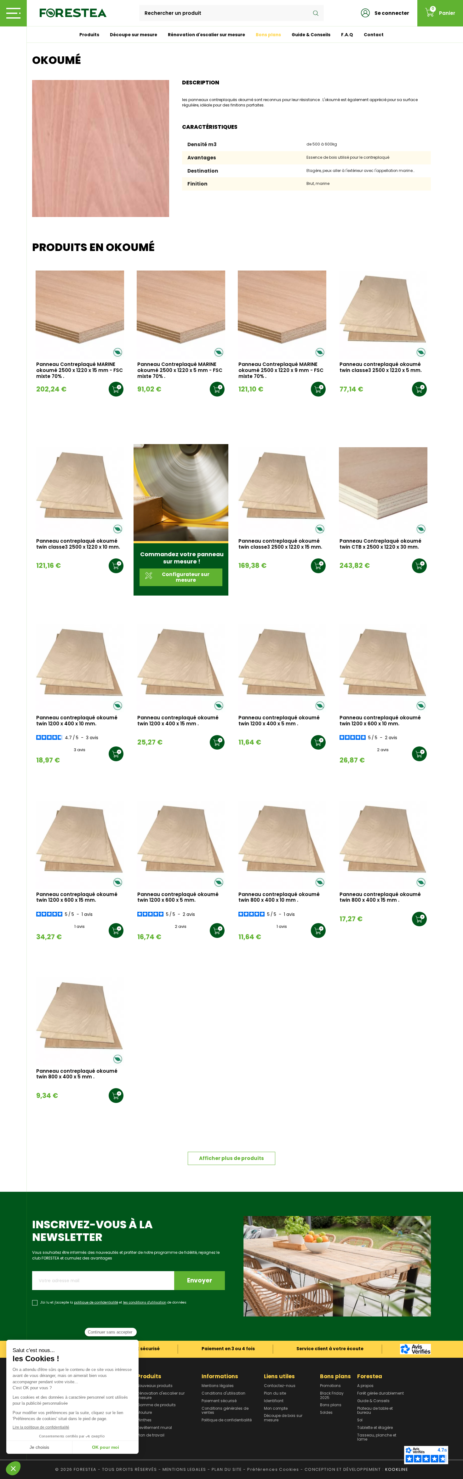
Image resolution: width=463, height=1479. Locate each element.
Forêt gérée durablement (380, 1393)
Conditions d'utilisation (223, 1393)
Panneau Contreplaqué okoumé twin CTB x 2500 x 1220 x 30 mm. (380, 544)
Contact (374, 35)
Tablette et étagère (375, 1428)
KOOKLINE (396, 1469)
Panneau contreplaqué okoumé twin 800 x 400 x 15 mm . (380, 898)
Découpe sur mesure (133, 35)
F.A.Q (347, 35)
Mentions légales (218, 1386)
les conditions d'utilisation (144, 1302)
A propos (365, 1386)
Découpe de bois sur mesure (283, 1418)
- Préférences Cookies (271, 1469)
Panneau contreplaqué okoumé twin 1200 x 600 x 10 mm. (380, 721)
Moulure (144, 1413)
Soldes (326, 1413)
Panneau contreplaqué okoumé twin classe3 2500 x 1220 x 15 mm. (280, 544)
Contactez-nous (279, 1386)
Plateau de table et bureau (375, 1411)
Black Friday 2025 (332, 1395)
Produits (89, 35)
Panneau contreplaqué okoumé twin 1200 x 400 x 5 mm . (279, 721)
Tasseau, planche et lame (376, 1437)
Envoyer (199, 1280)
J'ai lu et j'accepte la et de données (113, 1302)
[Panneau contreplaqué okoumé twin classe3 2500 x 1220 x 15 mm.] (282, 491)
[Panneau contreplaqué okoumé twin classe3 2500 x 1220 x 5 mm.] (383, 315)
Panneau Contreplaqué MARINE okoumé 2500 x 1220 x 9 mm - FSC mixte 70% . (280, 370)
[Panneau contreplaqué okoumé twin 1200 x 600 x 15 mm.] (80, 845)
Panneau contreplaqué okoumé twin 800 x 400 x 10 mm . (279, 898)
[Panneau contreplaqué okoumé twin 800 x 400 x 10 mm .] (282, 845)
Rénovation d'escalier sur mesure (206, 35)
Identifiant (273, 1401)
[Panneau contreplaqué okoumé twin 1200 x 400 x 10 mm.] (80, 668)
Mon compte (276, 1409)
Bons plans (268, 35)
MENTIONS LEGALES (184, 1469)
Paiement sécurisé (219, 1401)
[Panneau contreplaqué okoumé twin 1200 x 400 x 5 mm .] (282, 668)
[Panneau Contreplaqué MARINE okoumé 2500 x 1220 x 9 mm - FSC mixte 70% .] (282, 315)
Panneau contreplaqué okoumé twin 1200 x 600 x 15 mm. (76, 898)
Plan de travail (150, 1435)
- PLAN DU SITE (225, 1469)
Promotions (330, 1386)
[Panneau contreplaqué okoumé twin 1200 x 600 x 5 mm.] (181, 845)
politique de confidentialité (96, 1302)
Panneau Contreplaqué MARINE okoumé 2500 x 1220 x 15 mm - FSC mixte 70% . (79, 370)
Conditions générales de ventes (225, 1411)
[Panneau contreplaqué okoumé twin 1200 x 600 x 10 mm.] (383, 668)
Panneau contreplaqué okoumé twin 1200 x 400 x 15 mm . (178, 721)
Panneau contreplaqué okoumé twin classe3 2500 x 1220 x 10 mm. (78, 544)
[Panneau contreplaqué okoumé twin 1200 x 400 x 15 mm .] (181, 668)
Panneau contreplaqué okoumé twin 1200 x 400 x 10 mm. (76, 721)
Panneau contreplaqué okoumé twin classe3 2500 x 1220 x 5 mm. (381, 368)
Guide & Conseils (311, 35)
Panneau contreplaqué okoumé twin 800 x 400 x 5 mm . (76, 1074)
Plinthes (144, 1420)
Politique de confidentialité (227, 1420)
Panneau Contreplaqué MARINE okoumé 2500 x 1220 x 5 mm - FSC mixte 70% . (179, 370)
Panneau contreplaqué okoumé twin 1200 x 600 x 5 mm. (178, 898)
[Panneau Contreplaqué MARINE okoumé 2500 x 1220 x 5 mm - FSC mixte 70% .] (181, 315)
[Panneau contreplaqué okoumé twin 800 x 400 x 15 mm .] (383, 845)
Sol (360, 1420)
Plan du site (275, 1393)
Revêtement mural (154, 1428)
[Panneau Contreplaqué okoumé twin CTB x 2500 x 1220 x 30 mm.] (383, 491)
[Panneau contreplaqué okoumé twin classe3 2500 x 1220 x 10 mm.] (80, 491)
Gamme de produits (156, 1405)
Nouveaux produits (155, 1386)
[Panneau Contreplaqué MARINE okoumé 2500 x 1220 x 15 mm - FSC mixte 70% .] (80, 315)
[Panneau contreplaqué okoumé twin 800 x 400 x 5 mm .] (80, 1021)
